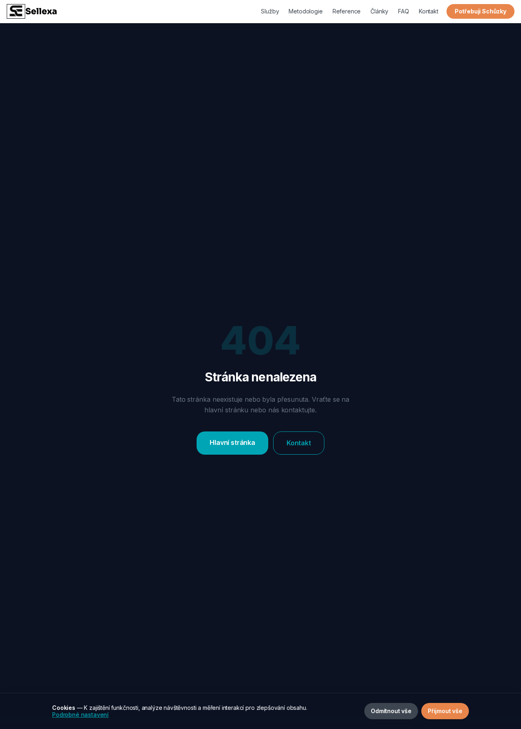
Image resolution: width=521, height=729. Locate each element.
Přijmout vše (445, 710)
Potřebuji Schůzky (480, 11)
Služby (270, 11)
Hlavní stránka (232, 442)
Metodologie (305, 11)
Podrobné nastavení (80, 714)
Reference (347, 11)
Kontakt (428, 11)
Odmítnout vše (391, 710)
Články (379, 11)
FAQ (403, 11)
